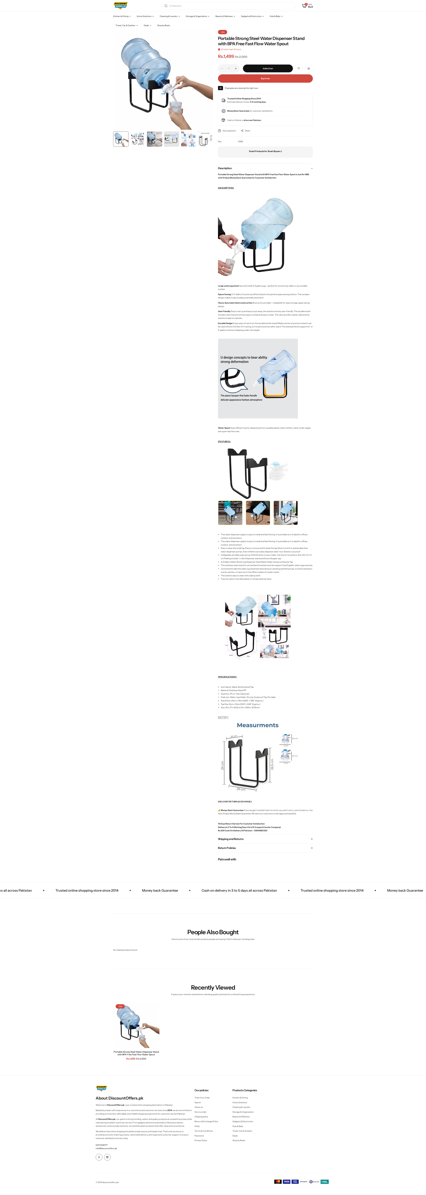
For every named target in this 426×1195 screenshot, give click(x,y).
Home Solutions (239, 1102)
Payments (199, 1135)
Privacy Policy (201, 1140)
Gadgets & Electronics (242, 1121)
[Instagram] (107, 1157)
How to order (201, 1112)
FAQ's (197, 1126)
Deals (235, 1135)
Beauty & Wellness (241, 1116)
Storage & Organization (243, 1112)
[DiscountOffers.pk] (120, 6)
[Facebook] (99, 1157)
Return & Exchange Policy (206, 1121)
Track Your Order (202, 1097)
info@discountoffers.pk (106, 1148)
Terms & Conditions (204, 1131)
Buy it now (265, 78)
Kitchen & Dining (240, 1097)
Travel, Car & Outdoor (242, 1131)
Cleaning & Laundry (241, 1107)
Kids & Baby (237, 1126)
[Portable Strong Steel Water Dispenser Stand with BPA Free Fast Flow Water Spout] (136, 1025)
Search (198, 1102)
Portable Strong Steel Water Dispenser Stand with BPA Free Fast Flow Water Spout (136, 1053)
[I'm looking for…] (166, 5)
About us (199, 1107)
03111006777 (101, 1145)
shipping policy (201, 1116)
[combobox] (228, 5)
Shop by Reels (238, 1140)
